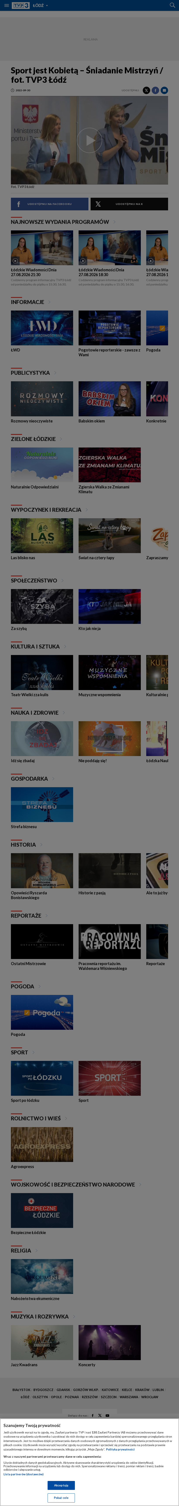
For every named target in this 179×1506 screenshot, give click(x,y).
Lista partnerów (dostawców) (23, 1474)
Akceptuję (61, 1485)
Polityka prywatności (120, 1449)
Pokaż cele (61, 1497)
